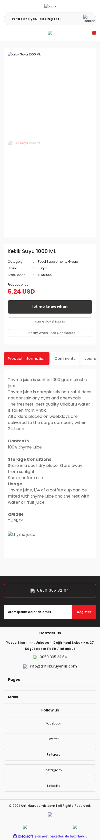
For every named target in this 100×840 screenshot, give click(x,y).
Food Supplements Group (58, 261)
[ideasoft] (23, 836)
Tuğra (42, 268)
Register (84, 612)
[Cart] (94, 33)
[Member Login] (50, 33)
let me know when (50, 306)
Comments (65, 358)
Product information (27, 358)
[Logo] (50, 6)
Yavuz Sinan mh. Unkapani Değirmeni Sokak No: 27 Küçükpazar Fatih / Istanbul (50, 645)
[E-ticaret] (49, 836)
